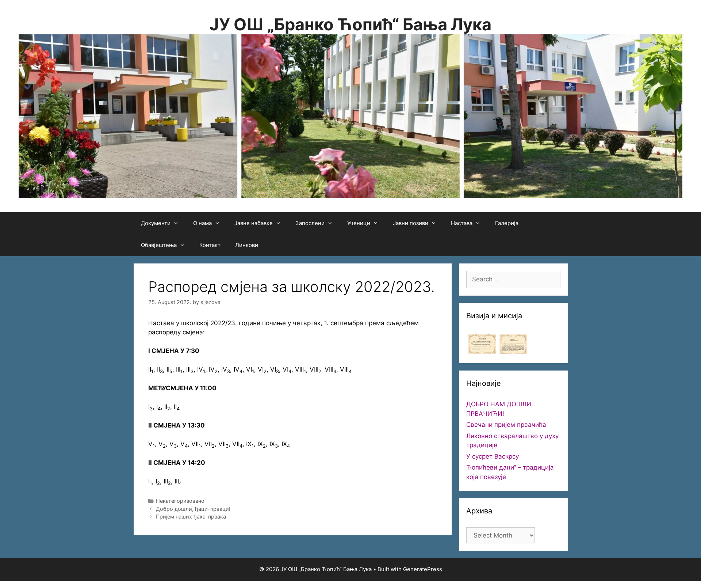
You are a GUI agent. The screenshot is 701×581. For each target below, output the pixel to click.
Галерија (506, 223)
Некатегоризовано (180, 501)
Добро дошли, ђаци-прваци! (193, 509)
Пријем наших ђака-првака (191, 516)
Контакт (210, 245)
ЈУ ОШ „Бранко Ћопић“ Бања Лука (350, 24)
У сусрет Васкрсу (492, 456)
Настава (461, 223)
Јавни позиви (410, 223)
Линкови (246, 245)
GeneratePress (422, 569)
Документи (156, 223)
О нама (202, 223)
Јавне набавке (253, 223)
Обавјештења (159, 245)
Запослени (310, 223)
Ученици (358, 223)
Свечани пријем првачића (506, 424)
